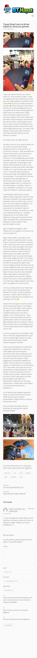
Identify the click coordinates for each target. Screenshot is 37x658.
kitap (21, 473)
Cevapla (32, 508)
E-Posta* (6, 577)
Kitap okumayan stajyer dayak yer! (14, 494)
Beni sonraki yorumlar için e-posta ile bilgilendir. (15, 611)
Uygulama (28, 468)
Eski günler (27, 466)
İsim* (5, 568)
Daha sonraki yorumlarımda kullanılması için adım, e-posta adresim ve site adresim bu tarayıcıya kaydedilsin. (17, 600)
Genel (5, 468)
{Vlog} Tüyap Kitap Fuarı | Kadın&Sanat (17, 510)
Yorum (5, 546)
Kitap (14, 468)
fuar (15, 473)
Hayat (9, 468)
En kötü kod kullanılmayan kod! (13, 487)
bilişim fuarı (7, 473)
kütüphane (13, 477)
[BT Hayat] (18, 14)
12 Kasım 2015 (10, 29)
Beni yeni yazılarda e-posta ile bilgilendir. (16, 619)
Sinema (18, 468)
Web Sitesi (6, 586)
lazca (21, 477)
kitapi (5, 477)
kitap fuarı (28, 473)
